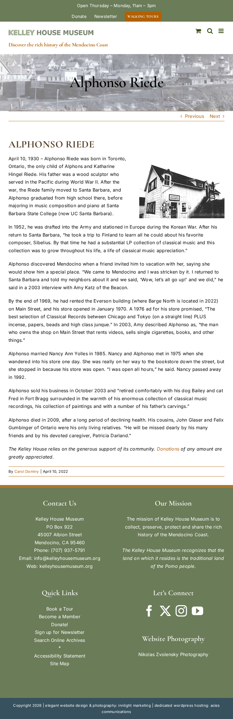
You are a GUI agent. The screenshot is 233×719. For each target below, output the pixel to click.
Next (215, 116)
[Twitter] (165, 611)
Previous (194, 116)
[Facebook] (149, 611)
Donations (168, 449)
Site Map (59, 663)
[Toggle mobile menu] (221, 31)
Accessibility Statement (59, 656)
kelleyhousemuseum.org (66, 566)
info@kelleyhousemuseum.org (67, 558)
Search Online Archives (59, 640)
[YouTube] (197, 611)
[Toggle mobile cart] (198, 31)
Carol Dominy (26, 471)
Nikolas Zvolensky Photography (173, 654)
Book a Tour (59, 609)
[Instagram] (181, 611)
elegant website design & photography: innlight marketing (98, 705)
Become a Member (59, 616)
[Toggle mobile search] (210, 31)
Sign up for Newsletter (59, 632)
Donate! (59, 624)
